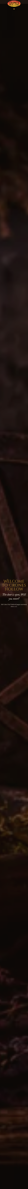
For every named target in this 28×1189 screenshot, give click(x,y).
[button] (14, 9)
